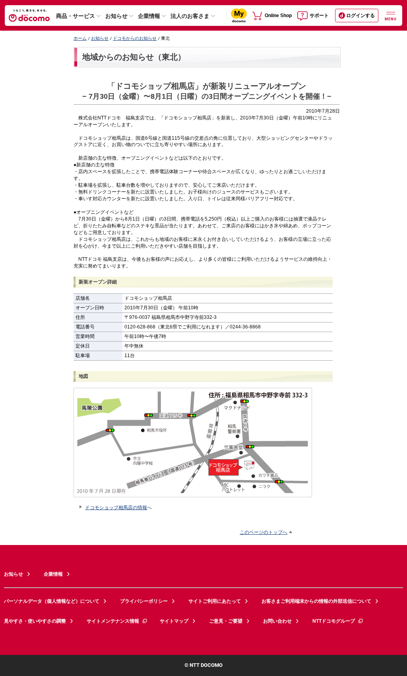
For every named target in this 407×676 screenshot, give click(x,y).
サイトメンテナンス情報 (113, 621)
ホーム (80, 38)
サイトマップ (174, 621)
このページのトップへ (263, 532)
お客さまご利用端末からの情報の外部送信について (316, 601)
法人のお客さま (190, 16)
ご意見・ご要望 (225, 621)
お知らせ (116, 16)
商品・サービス (75, 16)
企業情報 (149, 16)
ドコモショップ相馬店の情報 (116, 507)
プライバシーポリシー (144, 601)
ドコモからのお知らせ (135, 38)
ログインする (360, 15)
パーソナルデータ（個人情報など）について (51, 601)
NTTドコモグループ (333, 621)
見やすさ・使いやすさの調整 (35, 621)
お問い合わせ (277, 621)
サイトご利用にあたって (214, 601)
